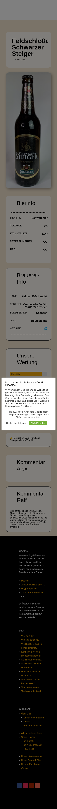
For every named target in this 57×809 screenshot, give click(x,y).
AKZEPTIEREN (38, 423)
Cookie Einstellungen (16, 423)
